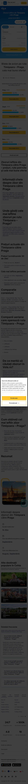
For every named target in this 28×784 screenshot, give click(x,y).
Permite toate (13, 398)
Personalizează (13, 403)
